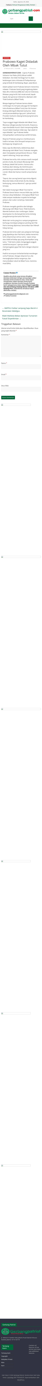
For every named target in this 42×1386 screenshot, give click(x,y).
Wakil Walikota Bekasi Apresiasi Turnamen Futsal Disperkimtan (19, 317)
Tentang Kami (5, 1353)
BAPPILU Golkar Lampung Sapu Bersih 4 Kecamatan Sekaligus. (19, 309)
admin (25, 68)
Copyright (4, 1356)
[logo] (21, 1329)
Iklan (2, 1362)
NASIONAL (6, 58)
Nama (4, 363)
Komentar (5, 335)
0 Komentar (32, 68)
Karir (2, 1366)
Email (4, 374)
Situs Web (5, 386)
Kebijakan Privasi (6, 1359)
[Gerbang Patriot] (3, 26)
